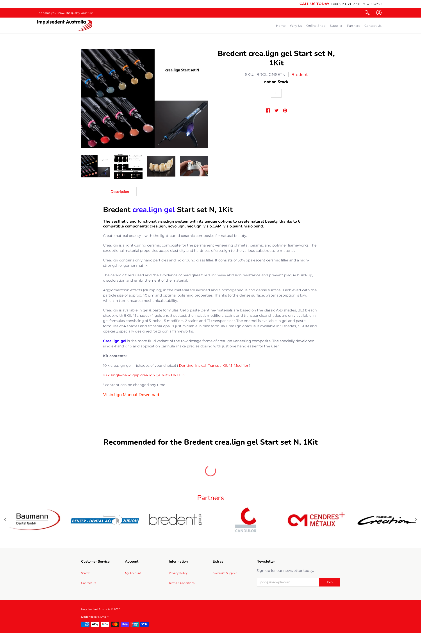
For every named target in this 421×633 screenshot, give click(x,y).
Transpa (214, 365)
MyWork (103, 616)
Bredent (299, 74)
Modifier (241, 365)
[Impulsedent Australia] (64, 26)
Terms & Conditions (181, 583)
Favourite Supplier (225, 573)
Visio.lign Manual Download (131, 395)
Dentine (186, 365)
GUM (227, 365)
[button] (379, 13)
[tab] (120, 191)
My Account (133, 573)
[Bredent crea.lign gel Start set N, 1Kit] (95, 166)
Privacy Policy (178, 573)
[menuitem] (367, 13)
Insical (200, 365)
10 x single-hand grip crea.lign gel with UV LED (143, 375)
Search (85, 573)
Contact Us (88, 583)
